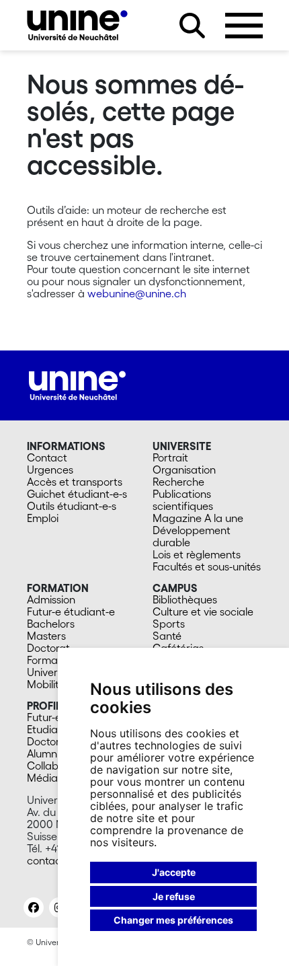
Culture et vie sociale (203, 611)
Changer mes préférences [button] (173, 920)
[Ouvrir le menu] (244, 25)
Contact (47, 457)
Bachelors (51, 624)
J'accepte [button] (174, 872)
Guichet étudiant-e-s (77, 494)
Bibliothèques (185, 599)
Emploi (42, 518)
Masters (46, 636)
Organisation (184, 469)
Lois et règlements (197, 554)
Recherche (178, 482)
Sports (169, 624)
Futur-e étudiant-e (71, 611)
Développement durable (192, 536)
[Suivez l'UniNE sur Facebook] (34, 907)
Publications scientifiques (183, 500)
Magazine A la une (198, 518)
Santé (167, 636)
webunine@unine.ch (136, 293)
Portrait (170, 457)
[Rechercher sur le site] (192, 25)
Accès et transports (74, 482)
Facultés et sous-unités (207, 566)
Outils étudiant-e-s (71, 506)
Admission (51, 599)
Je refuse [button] (174, 896)
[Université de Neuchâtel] (77, 25)
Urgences (50, 469)
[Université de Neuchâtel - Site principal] (77, 384)
